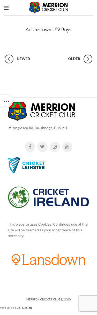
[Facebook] (30, 147)
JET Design (24, 307)
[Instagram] (55, 147)
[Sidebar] (6, 101)
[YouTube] (67, 147)
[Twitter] (42, 147)
